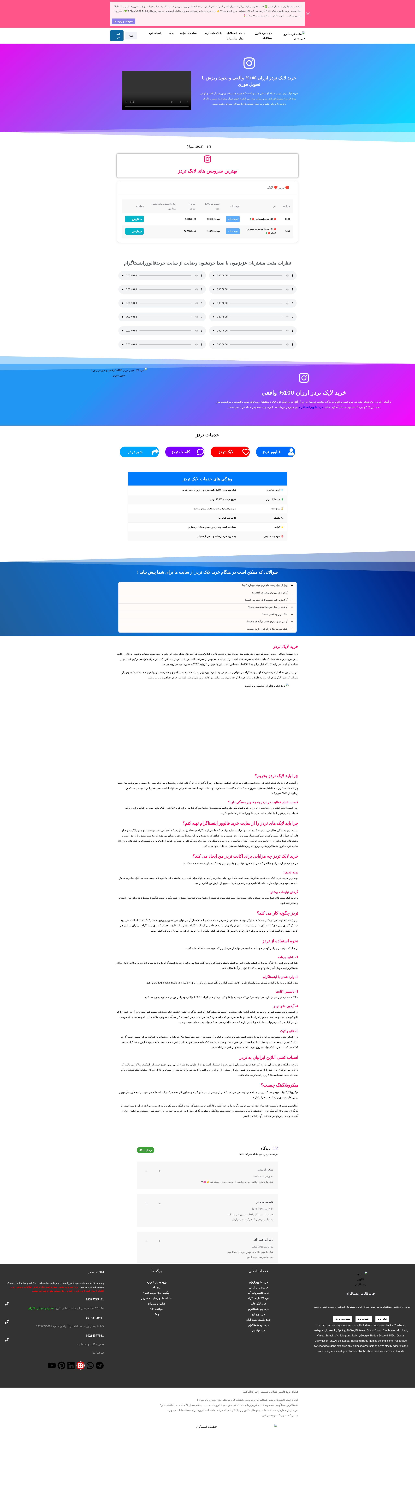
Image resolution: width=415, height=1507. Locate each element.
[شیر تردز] (155, 451)
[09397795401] (7, 1303)
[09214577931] (7, 1339)
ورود (131, 35)
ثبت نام (118, 35)
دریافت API (156, 1309)
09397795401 (95, 1299)
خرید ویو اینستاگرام (258, 1309)
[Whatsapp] (90, 1365)
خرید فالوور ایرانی (258, 1287)
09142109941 (95, 1317)
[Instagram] (81, 1365)
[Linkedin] (71, 1365)
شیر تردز (135, 452)
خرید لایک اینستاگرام (259, 1298)
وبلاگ (156, 1314)
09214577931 (95, 1335)
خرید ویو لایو (258, 1314)
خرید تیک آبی (258, 1330)
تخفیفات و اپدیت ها (123, 21)
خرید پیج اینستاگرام (258, 1325)
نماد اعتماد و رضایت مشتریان (156, 1298)
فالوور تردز (271, 452)
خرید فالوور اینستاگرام (311, 407)
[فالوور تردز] (291, 451)
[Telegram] (100, 1365)
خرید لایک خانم (259, 1303)
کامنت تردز (180, 452)
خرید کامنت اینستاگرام (258, 1319)
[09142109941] (7, 1322)
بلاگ (241, 38)
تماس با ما (232, 38)
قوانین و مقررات (157, 1303)
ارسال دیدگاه (145, 1150)
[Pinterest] (61, 1365)
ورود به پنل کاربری (156, 1282)
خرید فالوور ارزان (258, 1282)
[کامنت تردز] (200, 451)
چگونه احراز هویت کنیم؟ (156, 1293)
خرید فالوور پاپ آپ (258, 1293)
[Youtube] (52, 1365)
